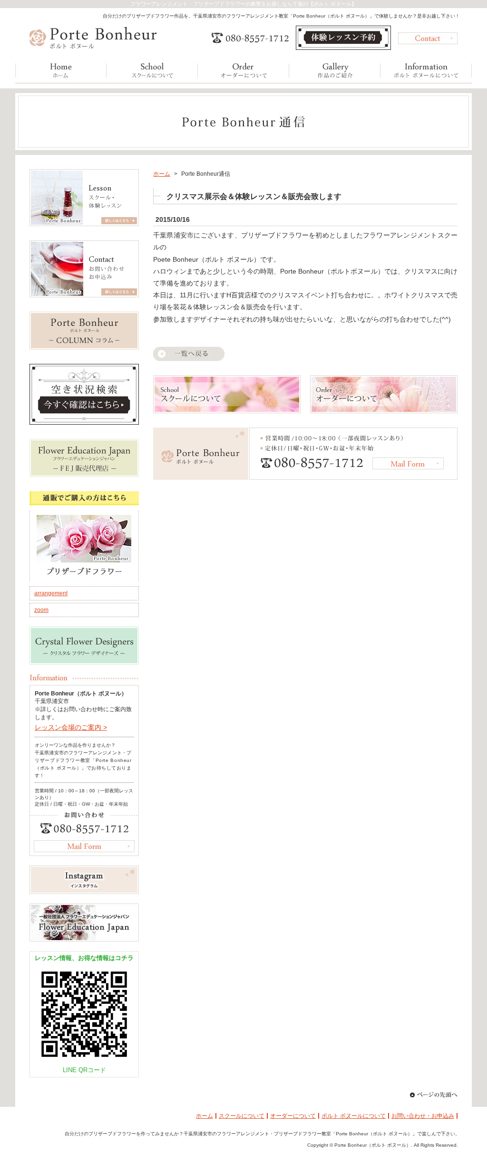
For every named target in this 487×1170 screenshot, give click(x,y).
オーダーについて (293, 1116)
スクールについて (241, 1116)
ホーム (161, 174)
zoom (41, 610)
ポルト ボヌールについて (353, 1116)
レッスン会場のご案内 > (71, 727)
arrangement (51, 593)
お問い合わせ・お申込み (422, 1116)
